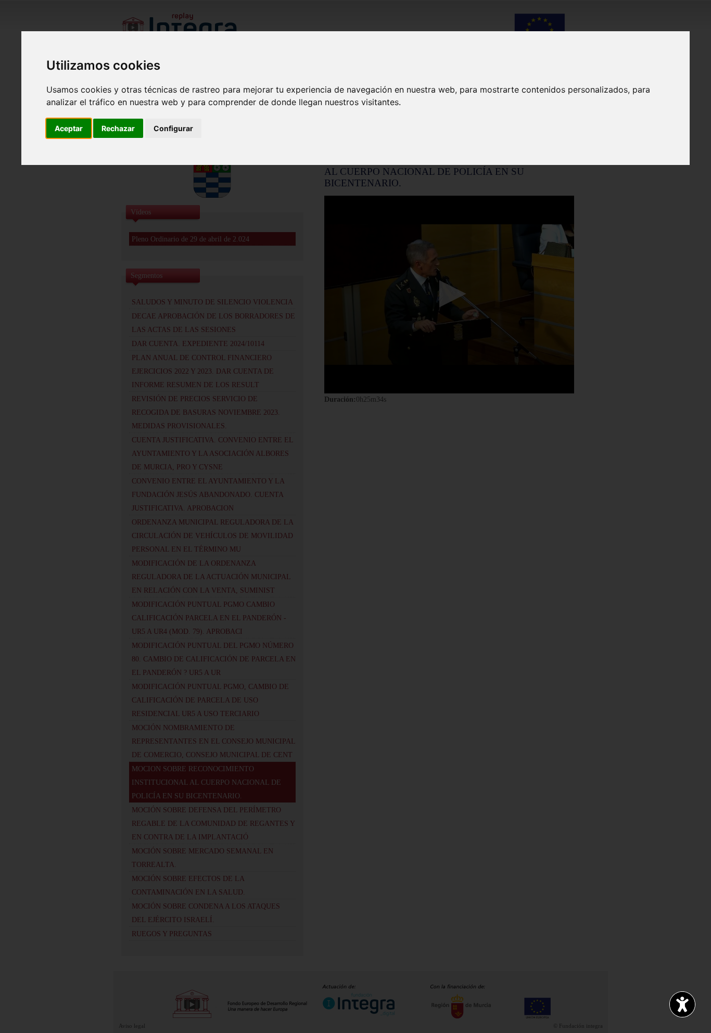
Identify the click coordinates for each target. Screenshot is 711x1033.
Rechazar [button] (118, 128)
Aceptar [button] (69, 128)
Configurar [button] (173, 128)
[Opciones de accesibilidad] (682, 1004)
